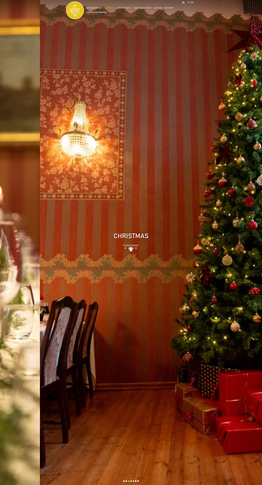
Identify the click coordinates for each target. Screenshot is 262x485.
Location (157, 8)
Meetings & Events (142, 8)
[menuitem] (94, 8)
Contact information (97, 12)
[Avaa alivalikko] (115, 8)
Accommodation (94, 8)
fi (188, 2)
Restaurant (124, 8)
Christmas (109, 8)
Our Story (168, 8)
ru (192, 2)
